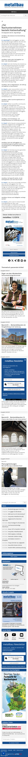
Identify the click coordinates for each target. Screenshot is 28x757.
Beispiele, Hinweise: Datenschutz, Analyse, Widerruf (14, 394)
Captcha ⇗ (20, 386)
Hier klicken (16, 385)
